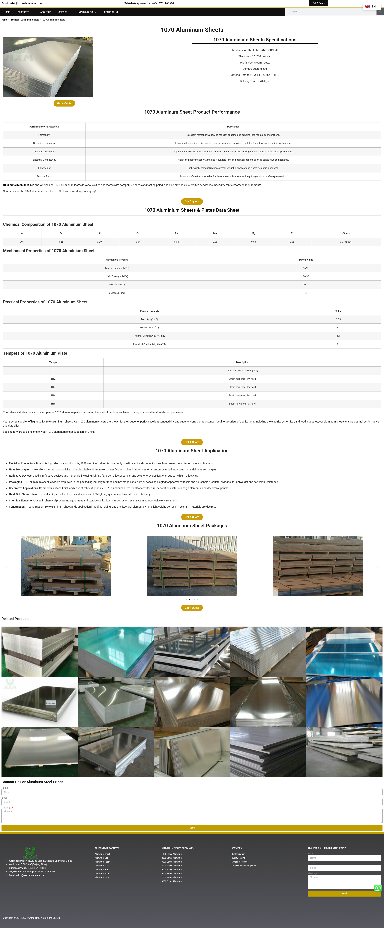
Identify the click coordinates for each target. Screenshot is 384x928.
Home (7, 12)
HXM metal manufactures (18, 185)
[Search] (380, 11)
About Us (45, 12)
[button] (6, 567)
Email (5, 798)
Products (23, 12)
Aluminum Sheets (30, 19)
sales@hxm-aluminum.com (25, 3)
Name (5, 788)
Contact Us (111, 12)
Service (62, 12)
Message (7, 807)
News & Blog (85, 12)
